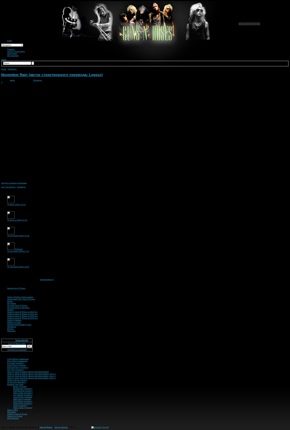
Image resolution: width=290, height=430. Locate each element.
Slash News (12, 54)
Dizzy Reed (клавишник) (17, 361)
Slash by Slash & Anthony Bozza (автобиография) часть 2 (31, 374)
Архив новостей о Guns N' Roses (21, 299)
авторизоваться (47, 280)
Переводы (12, 69)
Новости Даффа (14, 320)
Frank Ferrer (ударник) (16, 365)
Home (3, 69)
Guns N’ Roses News (16, 51)
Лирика (10, 310)
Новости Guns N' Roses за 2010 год (22, 312)
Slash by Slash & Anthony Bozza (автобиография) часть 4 (31, 378)
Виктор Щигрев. (61, 427)
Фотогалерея (13, 56)
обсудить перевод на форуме (14, 183)
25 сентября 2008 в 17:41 (18, 251)
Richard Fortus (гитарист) (18, 368)
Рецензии (11, 331)
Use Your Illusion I (8, 187)
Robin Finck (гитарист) (22, 403)
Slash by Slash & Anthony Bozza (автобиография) (28, 372)
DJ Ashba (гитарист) (15, 363)
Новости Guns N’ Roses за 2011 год (22, 314)
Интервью (11, 303)
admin (12, 80)
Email (9, 41)
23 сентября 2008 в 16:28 (18, 236)
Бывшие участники (15, 384)
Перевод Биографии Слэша (19, 325)
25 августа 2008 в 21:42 (17, 220)
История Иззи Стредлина (18, 308)
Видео (10, 301)
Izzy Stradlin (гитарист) (22, 395)
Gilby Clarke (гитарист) (23, 393)
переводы (21, 187)
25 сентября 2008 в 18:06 (18, 267)
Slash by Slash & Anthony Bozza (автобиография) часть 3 (31, 376)
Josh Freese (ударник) (22, 397)
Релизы (10, 329)
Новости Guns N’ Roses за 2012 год (22, 316)
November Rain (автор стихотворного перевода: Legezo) (52, 75)
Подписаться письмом (17, 350)
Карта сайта (12, 410)
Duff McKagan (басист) (22, 391)
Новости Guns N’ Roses (17, 414)
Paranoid (19, 249)
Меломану (11, 412)
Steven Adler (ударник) (22, 408)
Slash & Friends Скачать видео (20, 297)
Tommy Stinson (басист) (17, 380)
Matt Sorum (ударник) (22, 399)
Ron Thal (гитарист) (15, 370)
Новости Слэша (14, 322)
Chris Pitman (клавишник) (18, 359)
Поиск (3, 60)
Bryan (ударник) (20, 387)
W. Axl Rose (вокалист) (16, 382)
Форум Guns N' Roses (16, 288)
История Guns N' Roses (17, 306)
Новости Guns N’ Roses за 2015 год (22, 318)
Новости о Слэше (14, 416)
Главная (10, 49)
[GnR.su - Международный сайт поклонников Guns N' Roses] (5, 37)
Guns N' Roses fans (17, 343)
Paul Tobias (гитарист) (22, 401)
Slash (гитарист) (20, 406)
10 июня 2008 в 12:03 (16, 205)
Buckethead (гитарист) (22, 389)
